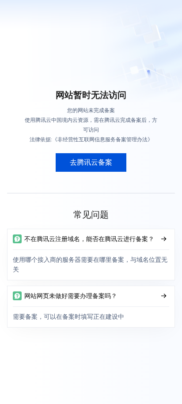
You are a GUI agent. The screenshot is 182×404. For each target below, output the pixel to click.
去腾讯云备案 (91, 162)
